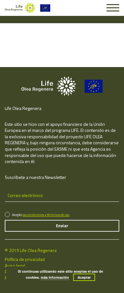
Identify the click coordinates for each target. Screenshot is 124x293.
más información (55, 277)
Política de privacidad (25, 259)
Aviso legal (15, 265)
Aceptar (84, 277)
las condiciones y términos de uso (46, 214)
